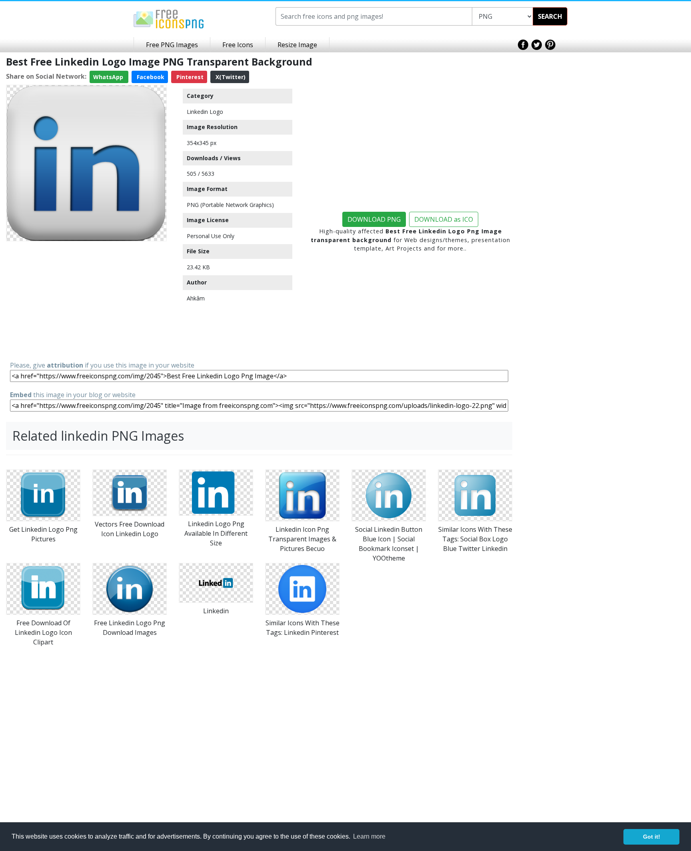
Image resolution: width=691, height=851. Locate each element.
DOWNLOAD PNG (374, 219)
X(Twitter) (230, 77)
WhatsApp (109, 77)
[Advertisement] (86, 300)
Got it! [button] (651, 836)
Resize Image (297, 44)
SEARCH (550, 16)
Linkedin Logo (205, 111)
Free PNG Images (172, 44)
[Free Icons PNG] (169, 18)
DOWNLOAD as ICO (443, 219)
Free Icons (237, 44)
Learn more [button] (369, 836)
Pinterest (189, 77)
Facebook (149, 77)
